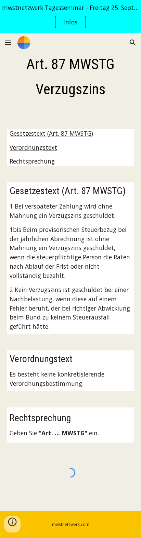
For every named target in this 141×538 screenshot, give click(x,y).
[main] (70, 76)
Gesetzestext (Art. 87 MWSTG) (51, 133)
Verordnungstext (33, 147)
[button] (8, 42)
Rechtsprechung (32, 161)
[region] (70, 16)
